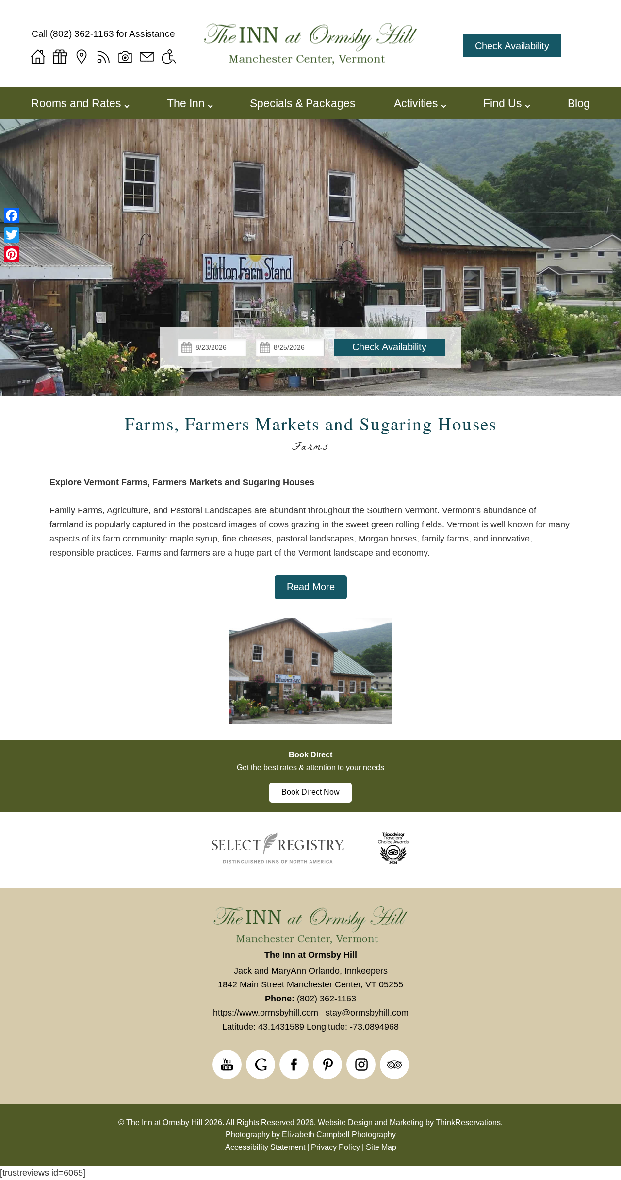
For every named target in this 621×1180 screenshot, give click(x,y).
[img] (310, 679)
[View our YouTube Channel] (227, 1064)
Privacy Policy (335, 1147)
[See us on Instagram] (361, 1064)
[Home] (38, 56)
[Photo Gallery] (125, 56)
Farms (310, 448)
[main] (310, 537)
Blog (579, 103)
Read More (311, 586)
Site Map (381, 1147)
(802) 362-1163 (82, 34)
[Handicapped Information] (169, 56)
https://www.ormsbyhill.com (265, 1012)
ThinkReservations (468, 1122)
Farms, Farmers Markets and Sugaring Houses (311, 423)
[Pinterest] (11, 254)
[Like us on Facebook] (294, 1064)
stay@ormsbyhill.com (367, 1012)
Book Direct (310, 755)
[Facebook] (11, 215)
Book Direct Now (310, 792)
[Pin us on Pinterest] (327, 1064)
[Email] (147, 56)
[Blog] (103, 56)
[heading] (310, 435)
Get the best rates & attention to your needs (310, 767)
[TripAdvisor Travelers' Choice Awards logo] (393, 862)
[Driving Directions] (81, 56)
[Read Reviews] (394, 1064)
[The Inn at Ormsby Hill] (310, 45)
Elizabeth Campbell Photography (339, 1135)
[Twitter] (11, 235)
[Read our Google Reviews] (260, 1064)
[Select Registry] (278, 862)
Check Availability (512, 45)
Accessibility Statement (265, 1147)
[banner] (310, 776)
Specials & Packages (303, 103)
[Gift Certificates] (59, 56)
